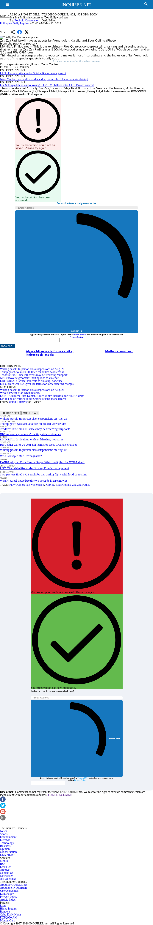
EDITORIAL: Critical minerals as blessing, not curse (31, 380)
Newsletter (6, 875)
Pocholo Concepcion (27, 20)
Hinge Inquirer (8, 908)
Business (5, 845)
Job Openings (8, 878)
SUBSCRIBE (115, 738)
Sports (3, 834)
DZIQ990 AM (8, 917)
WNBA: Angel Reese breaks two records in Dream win (33, 480)
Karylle (50, 484)
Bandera (5, 911)
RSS (2, 863)
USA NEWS (7, 854)
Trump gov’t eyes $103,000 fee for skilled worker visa (32, 372)
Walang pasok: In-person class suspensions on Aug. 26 (32, 369)
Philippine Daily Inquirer (14, 23)
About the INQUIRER (13, 887)
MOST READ (30, 413)
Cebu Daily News (10, 914)
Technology (7, 843)
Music (5, 16)
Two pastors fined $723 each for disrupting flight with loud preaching (43, 474)
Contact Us (6, 872)
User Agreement (9, 890)
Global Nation (8, 851)
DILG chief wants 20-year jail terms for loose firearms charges (37, 383)
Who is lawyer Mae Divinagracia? (20, 392)
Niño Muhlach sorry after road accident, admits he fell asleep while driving (44, 79)
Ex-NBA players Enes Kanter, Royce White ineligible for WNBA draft (42, 395)
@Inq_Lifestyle (18, 401)
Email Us (5, 866)
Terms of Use (79, 334)
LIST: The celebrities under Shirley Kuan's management (33, 73)
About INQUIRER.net (13, 884)
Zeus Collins (63, 484)
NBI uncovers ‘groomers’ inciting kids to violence (29, 378)
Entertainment (8, 837)
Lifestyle (5, 840)
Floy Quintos (17, 484)
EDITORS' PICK (10, 413)
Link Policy (7, 893)
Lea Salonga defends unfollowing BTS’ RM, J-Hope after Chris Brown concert (47, 85)
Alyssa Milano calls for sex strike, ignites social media (50, 352)
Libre (3, 905)
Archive (5, 869)
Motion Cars (7, 920)
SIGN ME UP (76, 331)
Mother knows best (119, 351)
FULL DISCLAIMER (61, 794)
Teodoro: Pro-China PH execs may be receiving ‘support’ (34, 375)
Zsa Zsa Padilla (81, 484)
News (3, 831)
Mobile (4, 860)
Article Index (7, 899)
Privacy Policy (76, 337)
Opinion (5, 848)
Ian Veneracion (35, 484)
